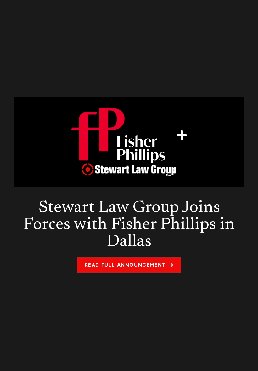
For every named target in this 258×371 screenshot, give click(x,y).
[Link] (129, 142)
